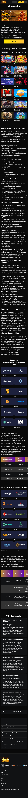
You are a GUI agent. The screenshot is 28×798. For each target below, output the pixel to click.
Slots (23, 52)
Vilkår (2, 785)
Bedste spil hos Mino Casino (9, 724)
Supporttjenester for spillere (8, 735)
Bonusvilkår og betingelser (8, 730)
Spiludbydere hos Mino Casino (9, 744)
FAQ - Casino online (7, 747)
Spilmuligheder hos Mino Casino (10, 733)
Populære (3, 52)
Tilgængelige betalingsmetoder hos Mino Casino (13, 741)
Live (10, 52)
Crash (16, 52)
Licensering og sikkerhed (8, 738)
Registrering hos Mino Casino (9, 727)
